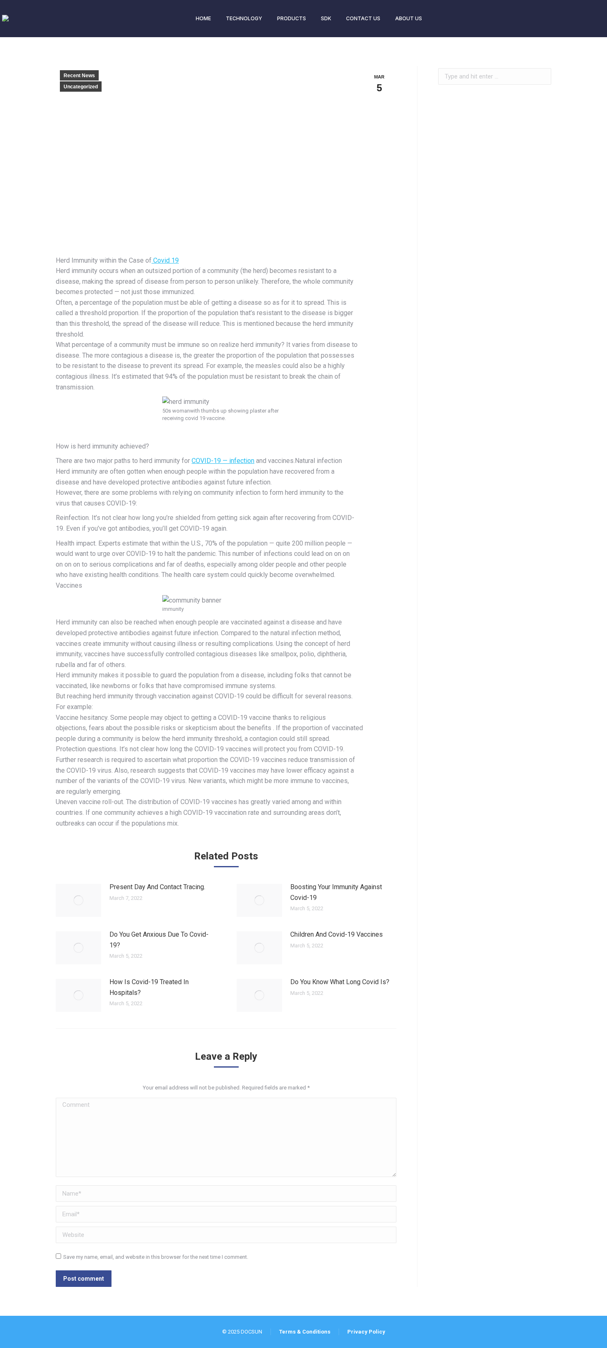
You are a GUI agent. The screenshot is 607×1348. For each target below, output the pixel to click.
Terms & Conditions (304, 1332)
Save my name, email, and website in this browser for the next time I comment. (155, 1257)
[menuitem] (203, 18)
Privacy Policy (366, 1332)
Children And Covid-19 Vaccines (336, 934)
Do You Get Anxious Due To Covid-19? (159, 939)
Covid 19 (165, 260)
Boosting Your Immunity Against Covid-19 (336, 892)
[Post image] (78, 900)
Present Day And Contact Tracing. (157, 887)
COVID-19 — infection (223, 461)
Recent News (79, 75)
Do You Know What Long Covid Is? (339, 982)
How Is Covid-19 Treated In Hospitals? (149, 987)
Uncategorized (81, 87)
